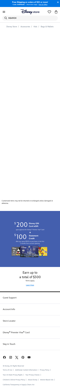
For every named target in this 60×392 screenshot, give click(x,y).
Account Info (9, 309)
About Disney (32, 380)
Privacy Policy (44, 370)
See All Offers (43, 4)
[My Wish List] (49, 12)
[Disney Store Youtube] (29, 357)
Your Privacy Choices (32, 375)
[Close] (57, 2)
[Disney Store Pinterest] (23, 357)
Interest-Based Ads (46, 380)
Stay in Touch (9, 344)
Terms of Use (7, 370)
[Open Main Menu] (4, 12)
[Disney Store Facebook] (4, 357)
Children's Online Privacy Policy (14, 380)
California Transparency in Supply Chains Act (18, 385)
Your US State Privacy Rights (13, 375)
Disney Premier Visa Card (16, 332)
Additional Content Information (26, 370)
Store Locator (9, 321)
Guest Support (9, 297)
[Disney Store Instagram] (10, 357)
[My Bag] (56, 12)
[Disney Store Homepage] (30, 12)
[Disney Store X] (16, 357)
